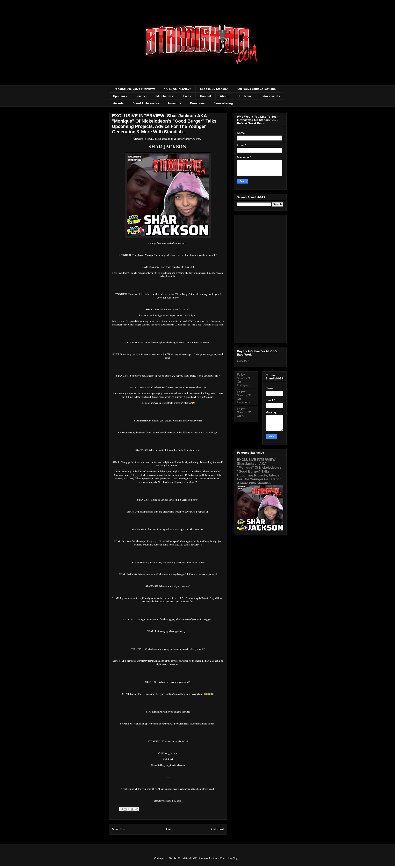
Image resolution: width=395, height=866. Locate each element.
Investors (174, 103)
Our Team (244, 96)
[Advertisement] (260, 278)
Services (142, 96)
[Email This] (121, 809)
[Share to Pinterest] (137, 809)
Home (168, 829)
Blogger (236, 858)
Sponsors (120, 96)
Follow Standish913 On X (245, 412)
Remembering (223, 103)
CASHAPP (243, 361)
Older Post (217, 829)
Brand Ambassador (145, 103)
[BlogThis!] (125, 809)
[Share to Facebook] (133, 809)
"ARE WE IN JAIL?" (177, 88)
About (224, 96)
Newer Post (118, 829)
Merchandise (165, 96)
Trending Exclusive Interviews (134, 88)
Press (187, 96)
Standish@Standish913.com (167, 800)
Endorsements (270, 96)
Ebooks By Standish (214, 88)
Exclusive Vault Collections (256, 88)
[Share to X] (129, 809)
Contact (205, 96)
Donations (197, 103)
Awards (118, 103)
